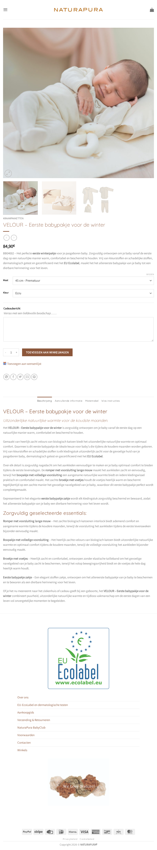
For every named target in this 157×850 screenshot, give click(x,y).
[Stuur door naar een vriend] (27, 377)
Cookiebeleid (87, 838)
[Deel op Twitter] (20, 377)
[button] (5, 9)
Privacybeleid (70, 838)
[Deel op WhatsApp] (6, 377)
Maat (5, 280)
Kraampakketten (13, 218)
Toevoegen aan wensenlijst (24, 364)
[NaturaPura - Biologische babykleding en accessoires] (78, 10)
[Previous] (11, 103)
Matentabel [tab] (92, 400)
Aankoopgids (25, 712)
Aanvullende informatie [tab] (68, 400)
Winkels (22, 750)
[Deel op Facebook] (13, 377)
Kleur (6, 292)
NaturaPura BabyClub (31, 727)
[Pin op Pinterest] (34, 377)
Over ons (22, 697)
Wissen (150, 274)
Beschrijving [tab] (44, 400)
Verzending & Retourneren (33, 720)
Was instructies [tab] (110, 400)
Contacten (24, 742)
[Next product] (6, 238)
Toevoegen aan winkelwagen (47, 352)
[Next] (145, 103)
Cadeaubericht (11, 308)
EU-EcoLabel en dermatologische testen (42, 705)
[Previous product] (14, 238)
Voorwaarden (26, 735)
